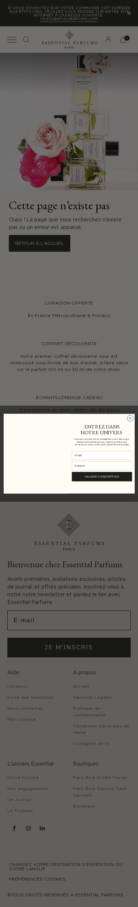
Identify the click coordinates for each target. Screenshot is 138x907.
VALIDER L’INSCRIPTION (102, 476)
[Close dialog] (130, 418)
